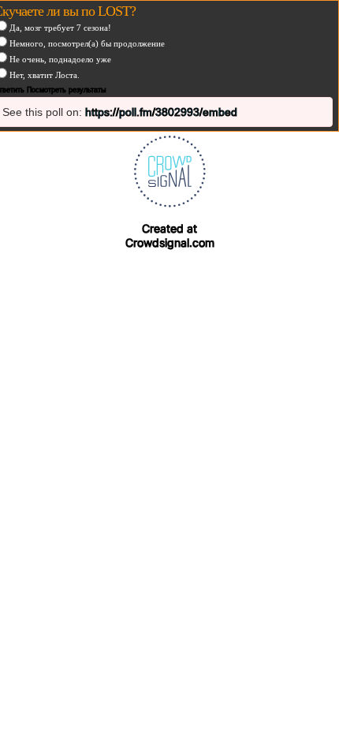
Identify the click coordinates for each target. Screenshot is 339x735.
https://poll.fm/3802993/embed (161, 112)
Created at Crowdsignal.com (169, 235)
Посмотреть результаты (66, 90)
